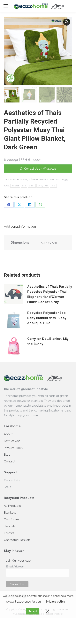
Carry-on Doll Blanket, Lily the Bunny (48, 341)
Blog (7, 454)
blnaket (15, 186)
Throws (9, 533)
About (8, 434)
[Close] (47, 611)
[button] (66, 22)
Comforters (11, 519)
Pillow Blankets (37, 179)
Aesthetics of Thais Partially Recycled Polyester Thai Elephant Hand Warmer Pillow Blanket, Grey (49, 294)
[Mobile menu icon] (6, 5)
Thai (53, 186)
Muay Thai (43, 186)
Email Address (15, 566)
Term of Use (12, 441)
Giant (31, 186)
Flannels (9, 526)
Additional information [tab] (20, 226)
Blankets (22, 179)
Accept (32, 611)
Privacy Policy (13, 448)
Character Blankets (17, 540)
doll (24, 186)
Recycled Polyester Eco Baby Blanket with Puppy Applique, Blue (46, 318)
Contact (9, 461)
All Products (12, 506)
